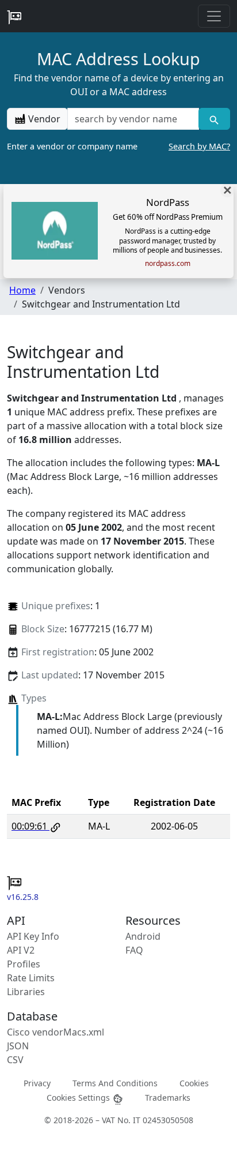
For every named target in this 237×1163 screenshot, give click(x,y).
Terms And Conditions (115, 1083)
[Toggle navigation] (214, 16)
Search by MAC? (199, 146)
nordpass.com (167, 263)
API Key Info (33, 936)
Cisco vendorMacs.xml (55, 1032)
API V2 (21, 950)
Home (22, 290)
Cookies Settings (79, 1097)
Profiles (23, 964)
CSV (15, 1059)
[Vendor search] (214, 119)
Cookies (194, 1083)
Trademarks (167, 1097)
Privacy (37, 1083)
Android (142, 936)
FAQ (134, 950)
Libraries (26, 991)
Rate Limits (31, 977)
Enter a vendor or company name (118, 146)
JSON (18, 1046)
